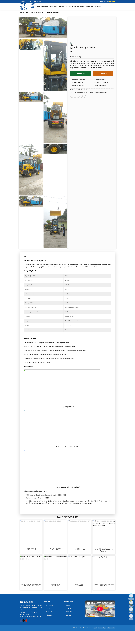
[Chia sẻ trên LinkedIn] (84, 96)
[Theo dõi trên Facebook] (21, 620)
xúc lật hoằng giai (92, 92)
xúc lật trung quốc (102, 92)
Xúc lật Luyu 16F (80, 550)
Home (38, 6)
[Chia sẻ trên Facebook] (71, 96)
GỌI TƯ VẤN (81, 73)
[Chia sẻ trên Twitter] (75, 96)
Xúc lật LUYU (39, 12)
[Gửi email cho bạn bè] (78, 96)
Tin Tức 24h (75, 6)
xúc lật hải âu (83, 92)
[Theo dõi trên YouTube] (26, 620)
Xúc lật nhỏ (52, 6)
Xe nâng (61, 6)
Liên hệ (88, 6)
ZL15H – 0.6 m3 (31, 550)
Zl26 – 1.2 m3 (55, 550)
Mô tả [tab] (25, 256)
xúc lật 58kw (76, 92)
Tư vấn (82, 6)
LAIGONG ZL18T (55, 585)
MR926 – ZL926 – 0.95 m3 (31, 585)
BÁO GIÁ (103, 73)
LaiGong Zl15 (79, 585)
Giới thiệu (44, 6)
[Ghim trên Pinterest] (81, 96)
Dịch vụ (68, 6)
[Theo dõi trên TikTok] (23, 620)
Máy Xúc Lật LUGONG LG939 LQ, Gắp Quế (104, 550)
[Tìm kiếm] (114, 6)
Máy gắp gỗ (104, 585)
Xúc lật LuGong (96, 6)
